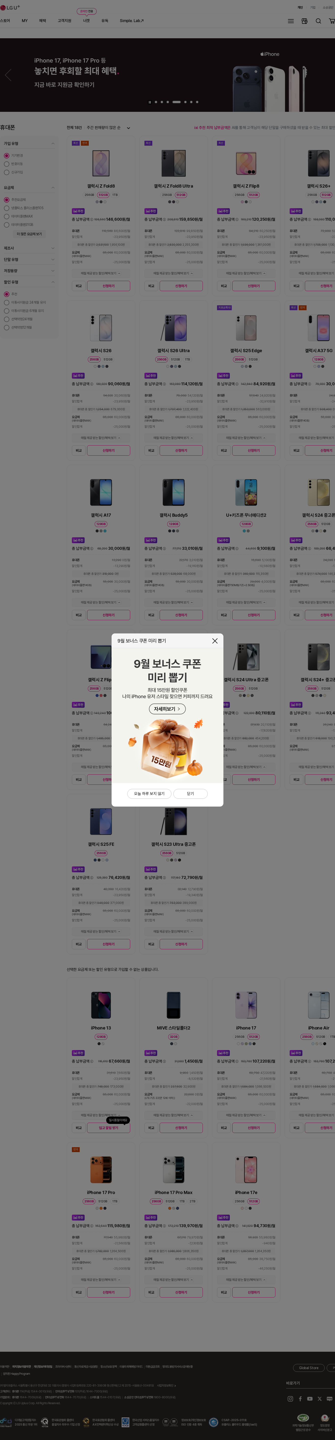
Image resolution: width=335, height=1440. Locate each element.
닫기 (215, 640)
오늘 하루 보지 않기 (149, 793)
